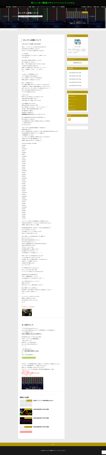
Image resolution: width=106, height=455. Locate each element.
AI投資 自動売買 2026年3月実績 (75, 85)
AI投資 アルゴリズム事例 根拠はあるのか (43, 400)
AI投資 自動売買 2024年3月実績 (41, 426)
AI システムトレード (33, 16)
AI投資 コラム (39, 16)
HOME (20, 29)
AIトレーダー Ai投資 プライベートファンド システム (53, 3)
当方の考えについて (77, 62)
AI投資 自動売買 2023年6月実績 (41, 409)
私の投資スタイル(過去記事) (28, 306)
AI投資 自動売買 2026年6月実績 (75, 75)
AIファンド (72, 102)
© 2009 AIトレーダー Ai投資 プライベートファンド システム (53, 450)
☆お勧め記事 (27, 16)
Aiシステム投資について (33, 29)
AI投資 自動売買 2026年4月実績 (75, 82)
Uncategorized (72, 108)
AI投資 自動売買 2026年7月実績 (75, 72)
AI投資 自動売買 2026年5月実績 (75, 79)
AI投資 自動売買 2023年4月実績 (41, 418)
